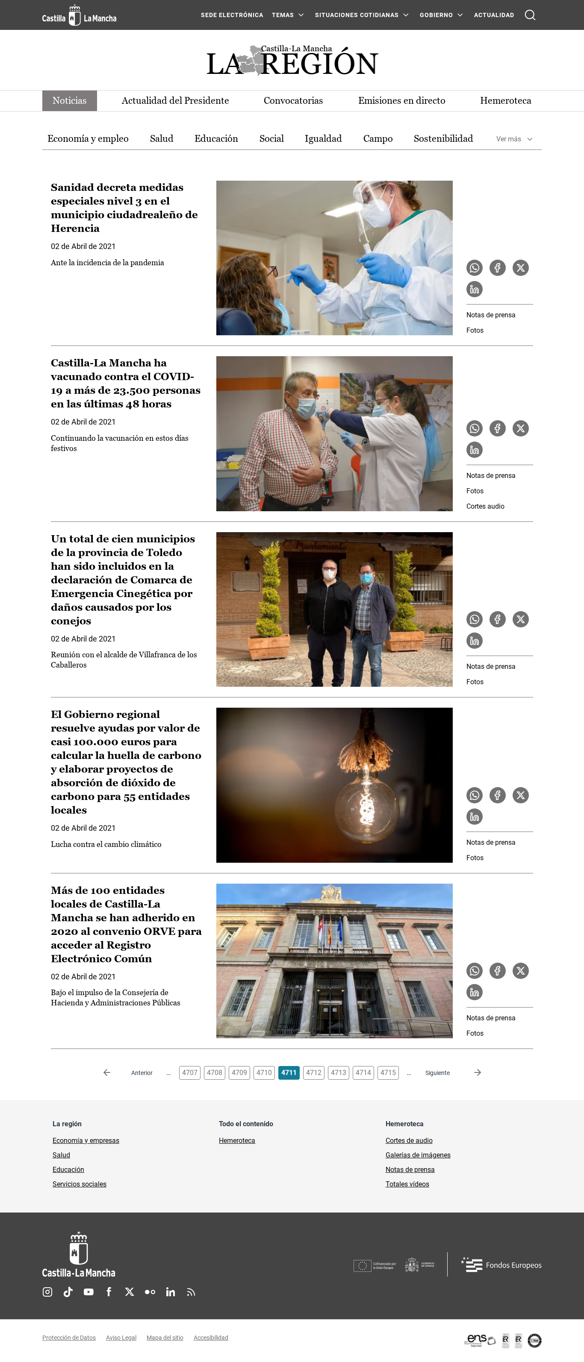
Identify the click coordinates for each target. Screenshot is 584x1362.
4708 (214, 1073)
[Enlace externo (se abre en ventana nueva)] (502, 1340)
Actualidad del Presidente (175, 100)
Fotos (475, 330)
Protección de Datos (69, 1337)
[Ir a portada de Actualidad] (292, 63)
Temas (283, 15)
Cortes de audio (409, 1140)
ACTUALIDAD (494, 15)
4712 (313, 1073)
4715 (388, 1073)
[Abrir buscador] (530, 14)
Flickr (150, 1292)
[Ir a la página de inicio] (79, 15)
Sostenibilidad (443, 138)
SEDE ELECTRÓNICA (232, 15)
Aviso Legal (121, 1337)
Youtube (88, 1292)
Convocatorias (293, 100)
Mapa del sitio (165, 1337)
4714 (363, 1073)
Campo (378, 138)
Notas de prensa (491, 315)
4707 (190, 1073)
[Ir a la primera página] (114, 1073)
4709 (239, 1073)
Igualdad (323, 138)
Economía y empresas (86, 1140)
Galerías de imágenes (418, 1155)
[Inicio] (158, 1254)
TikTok (68, 1292)
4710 (264, 1073)
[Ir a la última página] (471, 1073)
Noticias (70, 100)
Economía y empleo (88, 138)
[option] (88, 139)
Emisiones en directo (401, 100)
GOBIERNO (436, 15)
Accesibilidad (211, 1337)
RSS (191, 1292)
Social (272, 138)
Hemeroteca (505, 100)
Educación (216, 138)
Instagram (47, 1292)
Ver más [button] (508, 139)
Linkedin (170, 1292)
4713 (338, 1073)
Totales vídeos (407, 1184)
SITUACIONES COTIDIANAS (357, 15)
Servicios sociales (79, 1184)
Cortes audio (485, 506)
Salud (162, 138)
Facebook (109, 1292)
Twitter (129, 1292)
